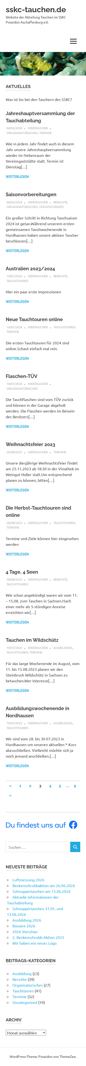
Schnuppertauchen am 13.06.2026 (41, 891)
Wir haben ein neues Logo (34, 943)
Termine (45, 133)
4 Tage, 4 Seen (22, 572)
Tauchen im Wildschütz (32, 640)
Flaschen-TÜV (22, 376)
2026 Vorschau (25, 931)
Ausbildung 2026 (26, 920)
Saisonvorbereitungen (31, 194)
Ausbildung (63, 648)
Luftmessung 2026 (28, 879)
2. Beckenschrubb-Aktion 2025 (38, 937)
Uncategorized (51, 207)
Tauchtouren (17, 281)
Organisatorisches (22, 133)
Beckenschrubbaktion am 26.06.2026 (43, 885)
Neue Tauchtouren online (34, 319)
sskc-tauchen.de (36, 9)
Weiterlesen (17, 177)
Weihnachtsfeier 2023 (30, 444)
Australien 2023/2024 (30, 268)
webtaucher (38, 128)
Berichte (60, 202)
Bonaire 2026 (23, 925)
